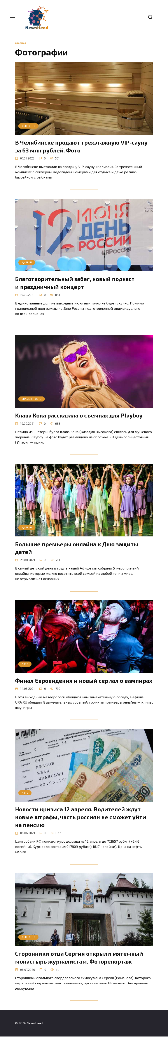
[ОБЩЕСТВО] (84, 132)
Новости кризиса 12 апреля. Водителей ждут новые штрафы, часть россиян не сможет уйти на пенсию (80, 817)
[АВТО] (84, 670)
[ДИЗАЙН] (84, 268)
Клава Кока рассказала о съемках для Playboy (78, 415)
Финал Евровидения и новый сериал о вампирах (83, 680)
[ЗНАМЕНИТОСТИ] (84, 405)
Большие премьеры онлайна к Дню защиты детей (76, 547)
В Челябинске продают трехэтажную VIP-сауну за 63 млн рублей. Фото (81, 146)
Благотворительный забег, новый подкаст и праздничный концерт (75, 282)
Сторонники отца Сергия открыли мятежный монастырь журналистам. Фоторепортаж (79, 957)
